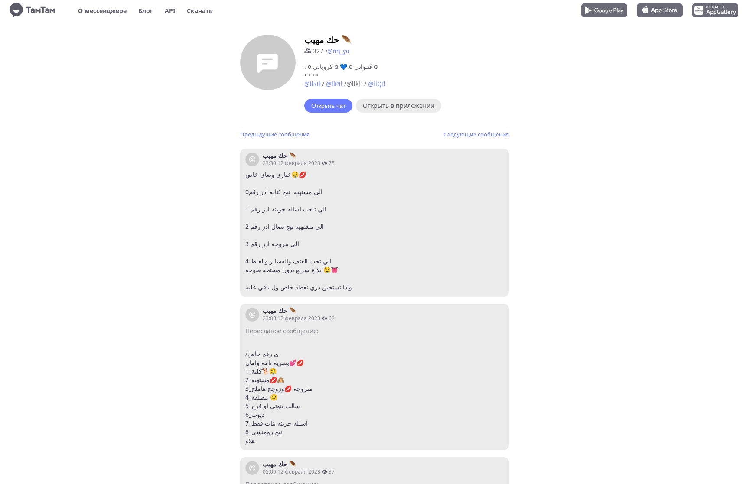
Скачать (200, 10)
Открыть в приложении (398, 105)
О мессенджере (102, 10)
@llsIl (312, 84)
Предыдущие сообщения (274, 134)
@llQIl (377, 84)
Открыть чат (328, 105)
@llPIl (334, 84)
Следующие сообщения (476, 134)
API (170, 10)
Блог (145, 10)
